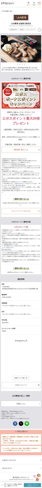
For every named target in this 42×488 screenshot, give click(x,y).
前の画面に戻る (8, 11)
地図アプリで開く (20, 378)
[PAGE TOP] (37, 479)
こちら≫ (22, 164)
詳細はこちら (21, 404)
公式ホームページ (21, 385)
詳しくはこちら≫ (20, 185)
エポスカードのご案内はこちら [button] (31, 485)
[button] (24, 485)
